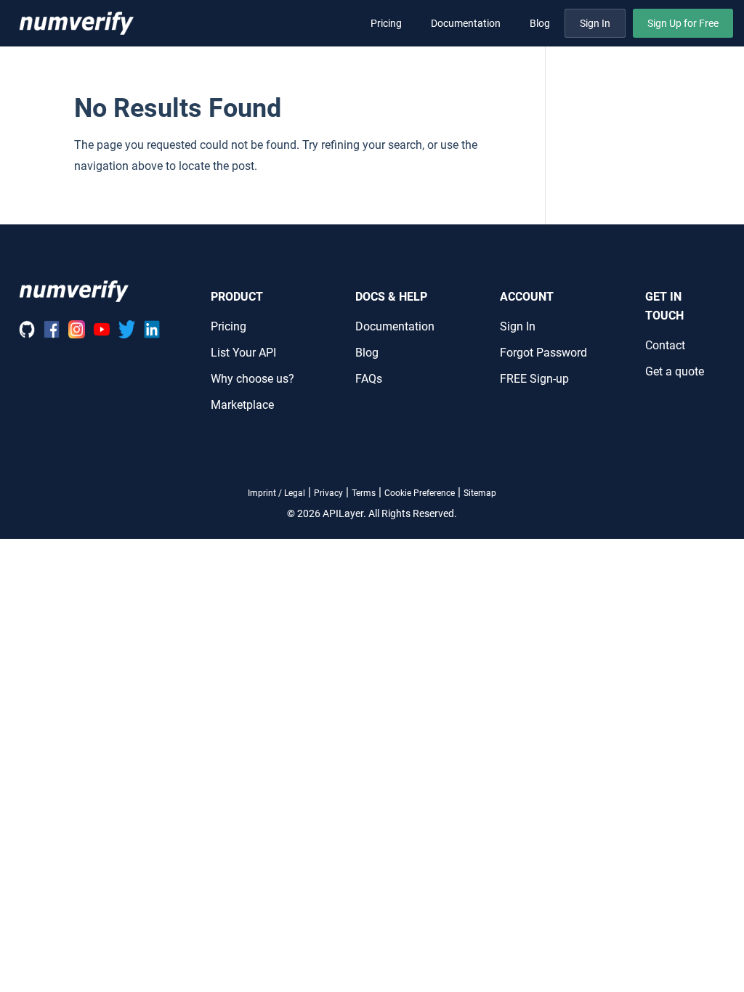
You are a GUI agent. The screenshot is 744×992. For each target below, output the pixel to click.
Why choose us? (252, 379)
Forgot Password (543, 352)
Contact (665, 345)
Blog (540, 23)
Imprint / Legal (276, 493)
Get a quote (674, 371)
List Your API (243, 352)
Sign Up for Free (683, 23)
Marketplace (242, 405)
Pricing (386, 23)
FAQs (368, 379)
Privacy (328, 493)
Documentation (466, 23)
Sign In (595, 23)
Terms (364, 493)
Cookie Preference (419, 493)
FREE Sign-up (534, 379)
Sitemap (480, 493)
